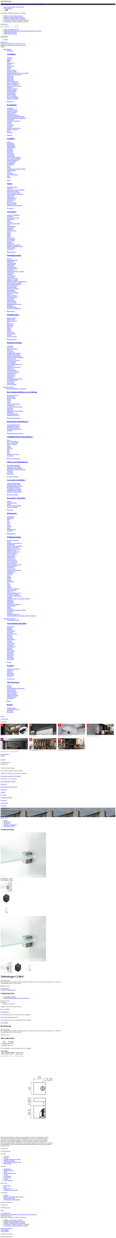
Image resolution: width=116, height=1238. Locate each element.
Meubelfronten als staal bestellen (12, 1199)
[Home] (4, 24)
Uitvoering (4, 1002)
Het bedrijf (6, 1156)
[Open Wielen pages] (11, 235)
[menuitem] (7, 49)
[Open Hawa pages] (10, 440)
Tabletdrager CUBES (9, 826)
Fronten (10, 666)
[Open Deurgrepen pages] (13, 510)
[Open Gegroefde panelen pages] (17, 566)
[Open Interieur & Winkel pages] (13, 387)
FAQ (5, 1187)
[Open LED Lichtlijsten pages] (16, 363)
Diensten (6, 1195)
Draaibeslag (12, 105)
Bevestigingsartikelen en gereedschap (22, 392)
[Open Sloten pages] (10, 180)
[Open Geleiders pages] (12, 135)
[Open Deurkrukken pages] (14, 518)
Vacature (6, 1158)
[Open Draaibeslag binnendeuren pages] (20, 418)
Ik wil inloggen (4, 1022)
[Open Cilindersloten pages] (14, 197)
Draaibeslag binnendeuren (17, 421)
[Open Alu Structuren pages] (15, 679)
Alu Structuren (13, 682)
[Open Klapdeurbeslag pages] (15, 114)
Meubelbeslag (7, 822)
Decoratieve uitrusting (16, 498)
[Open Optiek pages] (11, 607)
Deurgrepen (12, 513)
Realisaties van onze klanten (11, 1190)
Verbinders (11, 54)
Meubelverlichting (14, 343)
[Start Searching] (17, 26)
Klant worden (7, 1185)
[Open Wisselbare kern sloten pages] (18, 191)
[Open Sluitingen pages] (12, 201)
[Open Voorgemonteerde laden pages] (19, 620)
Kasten (10, 705)
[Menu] (4, 37)
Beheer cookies (7, 1163)
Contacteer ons (4, 816)
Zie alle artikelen (5, 754)
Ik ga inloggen (17, 776)
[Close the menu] (7, 100)
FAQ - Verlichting (8, 1180)
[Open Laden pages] (10, 142)
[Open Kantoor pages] (11, 294)
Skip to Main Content (6, 1)
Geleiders (11, 139)
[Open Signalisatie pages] (13, 600)
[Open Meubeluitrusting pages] (16, 252)
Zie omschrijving (5, 988)
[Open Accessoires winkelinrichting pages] (22, 596)
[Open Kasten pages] (11, 701)
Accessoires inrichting (16, 480)
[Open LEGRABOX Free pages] (17, 634)
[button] (58, 13)
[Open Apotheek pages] (12, 613)
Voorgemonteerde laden (16, 623)
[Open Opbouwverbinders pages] (17, 90)
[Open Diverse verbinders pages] (17, 96)
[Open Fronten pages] (11, 662)
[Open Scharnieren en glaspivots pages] (20, 121)
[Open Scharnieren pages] (13, 108)
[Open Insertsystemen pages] (15, 556)
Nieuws (2, 755)
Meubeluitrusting (14, 255)
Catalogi (6, 1179)
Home (5, 820)
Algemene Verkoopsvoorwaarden (12, 1159)
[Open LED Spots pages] (13, 346)
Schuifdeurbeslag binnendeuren (20, 437)
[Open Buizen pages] (11, 580)
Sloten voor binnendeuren (17, 462)
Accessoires (11, 212)
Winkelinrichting (14, 537)
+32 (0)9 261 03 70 (5, 1151)
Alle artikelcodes (5, 1012)
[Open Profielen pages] (12, 242)
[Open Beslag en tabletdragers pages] (19, 83)
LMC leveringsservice (9, 1198)
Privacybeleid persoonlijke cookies (12, 1162)
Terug (2, 46)
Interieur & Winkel (8, 1170)
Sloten (9, 184)
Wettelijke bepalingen (9, 1160)
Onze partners (7, 1177)
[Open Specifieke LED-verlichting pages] (21, 353)
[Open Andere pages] (11, 447)
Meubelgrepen (13, 315)
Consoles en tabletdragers (10, 824)
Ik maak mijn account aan (7, 776)
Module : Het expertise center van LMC (14, 1196)
